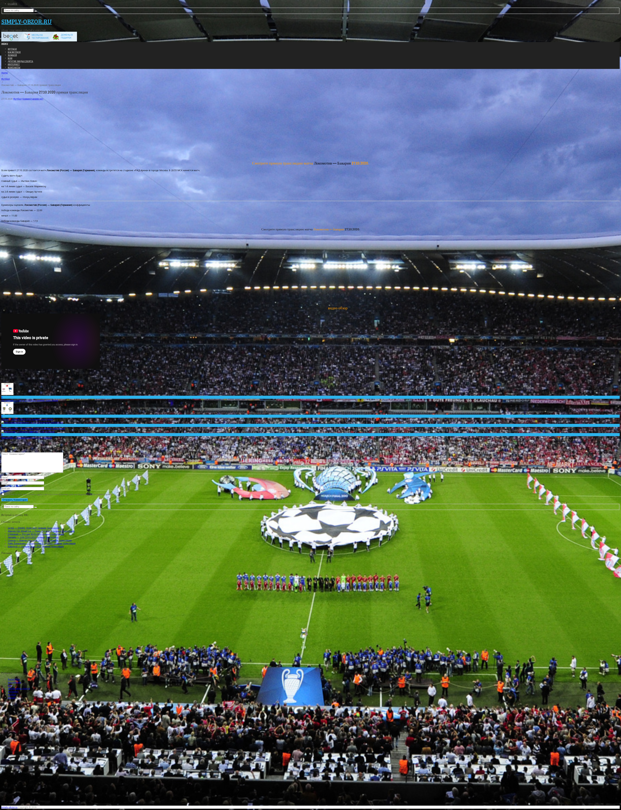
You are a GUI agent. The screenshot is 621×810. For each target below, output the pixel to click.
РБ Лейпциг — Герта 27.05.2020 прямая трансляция (29, 400)
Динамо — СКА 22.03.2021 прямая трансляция (33, 537)
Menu (4, 43)
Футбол (12, 48)
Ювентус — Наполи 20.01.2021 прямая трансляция (36, 546)
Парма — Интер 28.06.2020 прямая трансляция (27, 419)
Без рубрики (14, 682)
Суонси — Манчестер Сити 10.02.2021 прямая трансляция (40, 540)
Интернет (14, 64)
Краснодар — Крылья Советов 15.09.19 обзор (26, 437)
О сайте (12, 3)
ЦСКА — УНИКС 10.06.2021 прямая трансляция (34, 527)
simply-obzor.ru (26, 21)
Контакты (14, 67)
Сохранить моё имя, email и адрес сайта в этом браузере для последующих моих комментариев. (58, 494)
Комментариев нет (32, 98)
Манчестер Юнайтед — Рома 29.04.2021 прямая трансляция (41, 531)
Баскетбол (14, 52)
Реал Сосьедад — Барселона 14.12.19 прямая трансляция (33, 428)
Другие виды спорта (20, 61)
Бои (10, 58)
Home (4, 72)
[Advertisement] (98, 131)
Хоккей (12, 55)
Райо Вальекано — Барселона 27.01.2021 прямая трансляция (42, 543)
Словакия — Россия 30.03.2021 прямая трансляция (36, 534)
